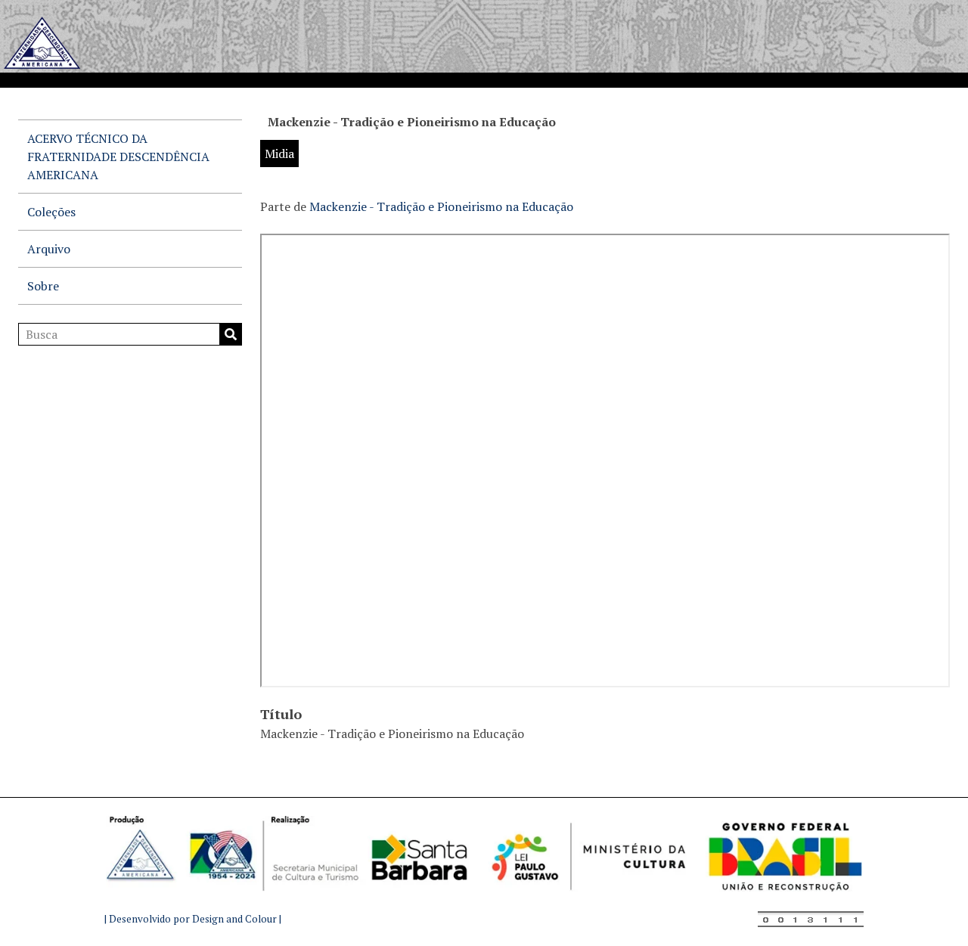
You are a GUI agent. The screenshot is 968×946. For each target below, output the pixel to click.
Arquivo (48, 248)
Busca (230, 334)
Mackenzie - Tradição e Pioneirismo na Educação (441, 206)
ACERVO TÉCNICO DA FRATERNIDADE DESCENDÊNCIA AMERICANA (118, 156)
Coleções (51, 211)
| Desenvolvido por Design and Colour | (192, 919)
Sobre (43, 286)
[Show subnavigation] (224, 249)
